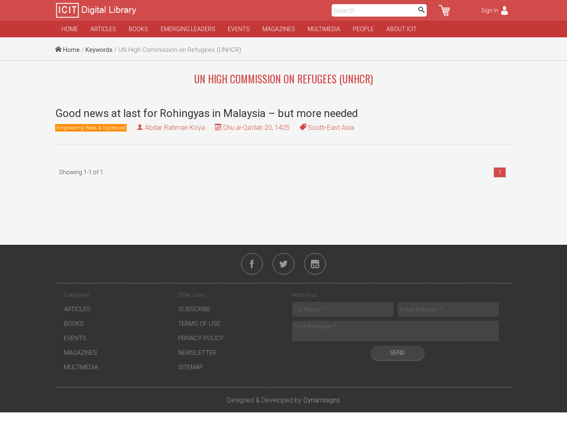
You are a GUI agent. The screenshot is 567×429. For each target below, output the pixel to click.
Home (69, 29)
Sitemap (190, 367)
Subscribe (194, 309)
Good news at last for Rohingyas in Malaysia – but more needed (206, 113)
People (363, 29)
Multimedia (324, 29)
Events (239, 29)
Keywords (99, 50)
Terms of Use (199, 323)
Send (397, 352)
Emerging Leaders (188, 29)
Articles (103, 29)
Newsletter (197, 352)
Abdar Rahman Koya (175, 128)
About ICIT (401, 29)
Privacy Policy (201, 338)
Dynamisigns (321, 400)
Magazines (278, 29)
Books (138, 29)
